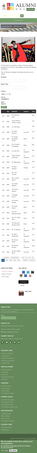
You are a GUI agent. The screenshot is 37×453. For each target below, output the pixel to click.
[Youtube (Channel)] (30, 277)
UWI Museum (5, 430)
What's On (4, 379)
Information (5, 374)
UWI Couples (5, 276)
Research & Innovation (8, 360)
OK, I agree (5, 450)
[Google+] (32, 273)
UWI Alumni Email (7, 427)
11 (6, 260)
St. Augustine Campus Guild (9, 407)
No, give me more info (7, 447)
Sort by (3, 97)
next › (26, 260)
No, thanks (13, 450)
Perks (22, 285)
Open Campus (6, 390)
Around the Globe (6, 369)
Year (8, 111)
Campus (3, 91)
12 (10, 260)
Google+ (10, 342)
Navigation (18, 20)
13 (14, 260)
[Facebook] (23, 273)
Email (3, 315)
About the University (7, 353)
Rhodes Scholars (6, 274)
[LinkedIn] (25, 277)
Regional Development (8, 358)
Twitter (6, 342)
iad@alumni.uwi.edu (12, 332)
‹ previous (14, 257)
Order (2, 102)
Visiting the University (8, 377)
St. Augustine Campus (8, 393)
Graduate (3, 77)
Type (33, 111)
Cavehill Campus (6, 386)
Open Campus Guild (7, 404)
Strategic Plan (5, 363)
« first (6, 257)
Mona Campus (6, 388)
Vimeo (14, 342)
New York (28, 291)
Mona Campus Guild (7, 402)
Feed (18, 342)
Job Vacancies (6, 356)
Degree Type (4, 84)
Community (5, 372)
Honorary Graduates (7, 271)
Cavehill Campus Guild (8, 400)
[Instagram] (21, 277)
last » (32, 260)
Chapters (23, 282)
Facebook (2, 342)
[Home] (19, 7)
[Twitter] (28, 273)
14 (18, 260)
